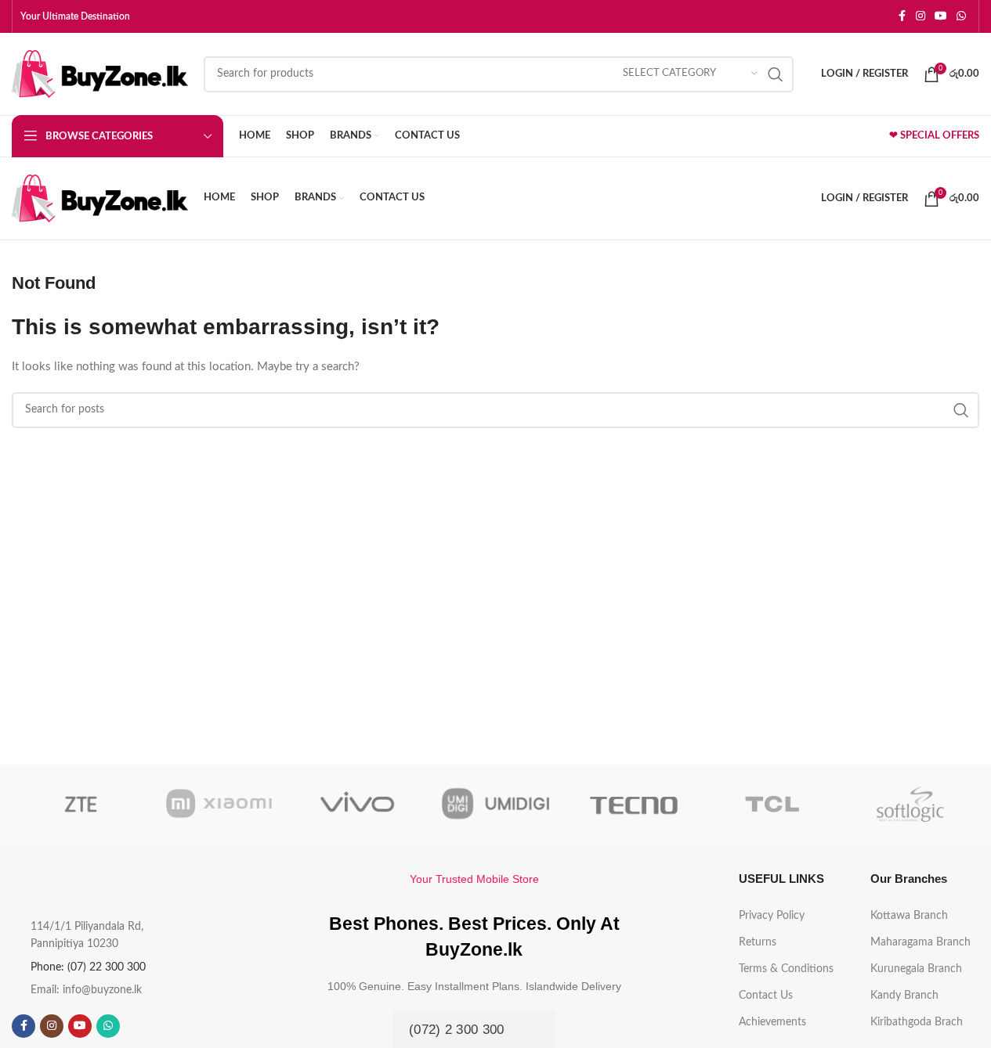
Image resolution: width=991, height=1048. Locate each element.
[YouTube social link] (941, 16)
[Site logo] (100, 73)
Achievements (772, 1022)
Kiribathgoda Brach (916, 1022)
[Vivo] (357, 804)
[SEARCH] (776, 74)
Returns (757, 942)
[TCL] (772, 804)
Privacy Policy (772, 915)
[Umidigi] (495, 804)
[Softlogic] (910, 804)
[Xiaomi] (219, 804)
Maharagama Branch (920, 942)
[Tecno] (634, 804)
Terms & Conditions (786, 968)
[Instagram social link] (920, 16)
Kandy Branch (904, 995)
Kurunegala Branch (916, 968)
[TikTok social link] (136, 1026)
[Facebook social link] (901, 16)
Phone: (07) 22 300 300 (88, 967)
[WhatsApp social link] (961, 16)
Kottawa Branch (909, 915)
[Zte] (81, 804)
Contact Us (766, 995)
